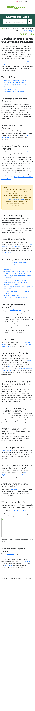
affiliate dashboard (20, 510)
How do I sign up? (10, 265)
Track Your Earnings (11, 87)
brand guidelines (16, 489)
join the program (15, 310)
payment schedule (7, 252)
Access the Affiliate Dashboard (14, 82)
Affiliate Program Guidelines (15, 199)
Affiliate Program (29, 31)
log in (10, 366)
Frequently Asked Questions (14, 92)
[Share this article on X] (28, 34)
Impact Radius (6, 450)
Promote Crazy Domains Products (15, 85)
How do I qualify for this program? (15, 262)
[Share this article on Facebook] (23, 34)
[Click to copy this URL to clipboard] (21, 34)
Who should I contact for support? (16, 298)
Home (3, 28)
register (28, 360)
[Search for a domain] (30, 2)
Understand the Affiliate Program (15, 80)
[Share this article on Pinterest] (31, 34)
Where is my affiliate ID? (12, 295)
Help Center (8, 565)
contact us (10, 554)
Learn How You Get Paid (12, 89)
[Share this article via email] (34, 34)
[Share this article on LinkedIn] (26, 34)
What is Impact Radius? (12, 284)
